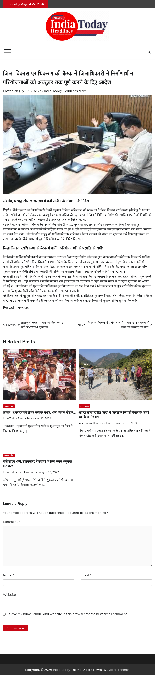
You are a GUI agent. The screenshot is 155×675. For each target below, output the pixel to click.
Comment (11, 522)
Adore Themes (118, 670)
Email (86, 575)
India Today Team (13, 418)
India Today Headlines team (65, 91)
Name (8, 575)
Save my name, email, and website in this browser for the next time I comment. (68, 614)
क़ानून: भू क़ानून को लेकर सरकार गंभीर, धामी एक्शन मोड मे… (39, 412)
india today (61, 670)
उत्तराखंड (23, 307)
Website (9, 594)
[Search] (149, 52)
